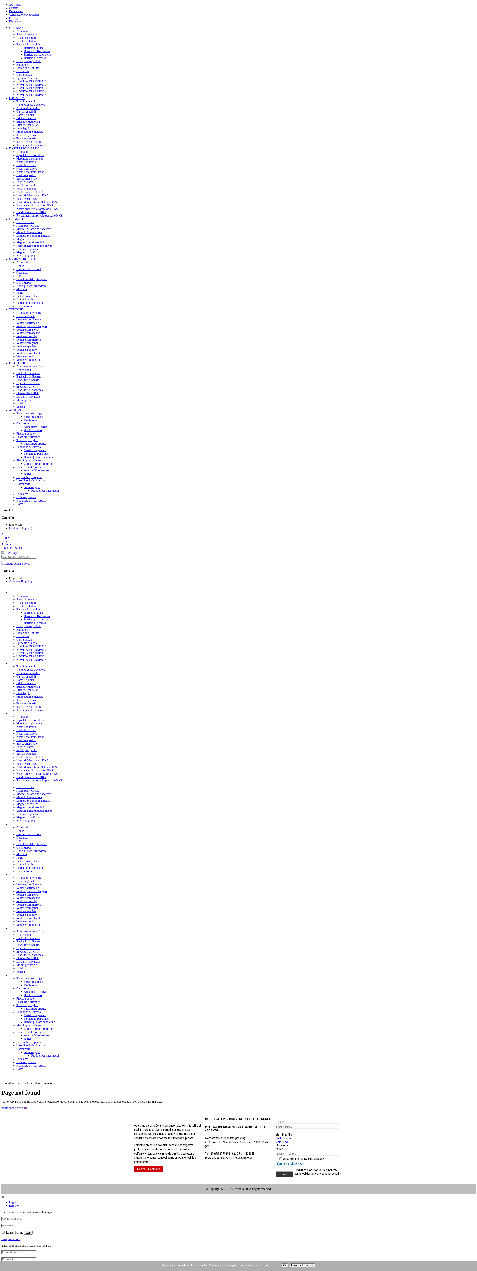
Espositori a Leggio (27, 379)
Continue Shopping (20, 528)
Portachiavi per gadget (29, 413)
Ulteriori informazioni (302, 1265)
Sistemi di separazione (29, 232)
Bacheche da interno (28, 373)
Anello (20, 265)
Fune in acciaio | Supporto (31, 279)
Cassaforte (22, 423)
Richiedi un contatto (148, 1169)
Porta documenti (33, 416)
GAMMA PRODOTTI (23, 259)
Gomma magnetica (27, 249)
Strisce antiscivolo (27, 178)
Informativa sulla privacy (290, 1163)
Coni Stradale (24, 74)
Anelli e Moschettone (36, 470)
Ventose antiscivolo (27, 322)
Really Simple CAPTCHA (283, 1140)
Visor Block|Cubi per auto (31, 480)
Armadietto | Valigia (35, 426)
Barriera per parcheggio (38, 54)
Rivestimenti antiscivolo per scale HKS (39, 215)
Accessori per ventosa (29, 312)
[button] (2, 534)
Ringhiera (22, 64)
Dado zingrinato (25, 316)
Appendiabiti (24, 369)
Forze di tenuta (25, 222)
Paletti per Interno (26, 37)
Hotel (19, 403)
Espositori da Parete (28, 383)
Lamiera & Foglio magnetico (33, 235)
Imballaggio (23, 128)
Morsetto (21, 289)
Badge (27, 473)
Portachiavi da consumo (30, 467)
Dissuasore (22, 71)
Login (28, 1232)
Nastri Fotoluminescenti (30, 171)
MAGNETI (16, 218)
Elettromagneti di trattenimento (34, 245)
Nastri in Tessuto (26, 165)
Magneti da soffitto (27, 252)
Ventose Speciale (26, 346)
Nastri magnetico (26, 175)
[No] (472, 1266)
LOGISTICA (17, 98)
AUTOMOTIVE (19, 410)
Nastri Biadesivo (26, 161)
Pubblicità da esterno (28, 447)
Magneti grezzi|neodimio (30, 242)
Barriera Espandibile (28, 44)
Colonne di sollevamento (31, 104)
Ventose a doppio (26, 349)
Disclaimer (15, 21)
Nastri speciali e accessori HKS (34, 205)
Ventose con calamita (28, 353)
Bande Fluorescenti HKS (31, 212)
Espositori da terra (27, 386)
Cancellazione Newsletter (24, 14)
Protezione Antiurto (27, 68)
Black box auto (33, 430)
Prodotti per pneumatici (45, 490)
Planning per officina (28, 460)
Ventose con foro (26, 356)
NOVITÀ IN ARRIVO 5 (31, 94)
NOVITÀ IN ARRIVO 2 (31, 84)
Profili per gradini (26, 185)
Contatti (13, 8)
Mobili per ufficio (26, 400)
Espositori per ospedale (30, 389)
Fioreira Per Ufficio (27, 393)
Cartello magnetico (35, 450)
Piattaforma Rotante (28, 296)
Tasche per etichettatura (30, 145)
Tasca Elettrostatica (35, 443)
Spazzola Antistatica (28, 436)
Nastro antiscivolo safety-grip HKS (37, 208)
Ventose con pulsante (28, 359)
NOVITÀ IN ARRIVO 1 (31, 81)
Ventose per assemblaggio (31, 326)
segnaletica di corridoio (30, 155)
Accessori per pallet (28, 108)
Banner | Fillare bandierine (39, 457)
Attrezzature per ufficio (30, 366)
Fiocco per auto (25, 433)
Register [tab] (14, 1205)
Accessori (22, 31)
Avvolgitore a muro (27, 34)
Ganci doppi (23, 282)
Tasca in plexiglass (27, 440)
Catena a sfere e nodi (28, 269)
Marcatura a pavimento (29, 158)
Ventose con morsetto (29, 339)
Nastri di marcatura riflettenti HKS (36, 202)
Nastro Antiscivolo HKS (30, 192)
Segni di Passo (25, 182)
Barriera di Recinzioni (37, 51)
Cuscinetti (22, 272)
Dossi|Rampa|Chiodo (28, 61)
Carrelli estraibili (26, 111)
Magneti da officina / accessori (34, 228)
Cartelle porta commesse (38, 463)
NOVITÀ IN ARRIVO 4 (31, 91)
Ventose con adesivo (28, 332)
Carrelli (20, 504)
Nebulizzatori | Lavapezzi (31, 500)
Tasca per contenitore (28, 141)
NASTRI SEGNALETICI (24, 148)
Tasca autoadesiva (27, 138)
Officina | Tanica (26, 497)
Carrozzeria (23, 483)
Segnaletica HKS (26, 198)
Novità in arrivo (25, 255)
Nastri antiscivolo (26, 168)
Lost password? (10, 1239)
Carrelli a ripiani (25, 114)
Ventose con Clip (26, 336)
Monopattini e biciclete (29, 131)
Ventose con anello (27, 329)
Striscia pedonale (26, 188)
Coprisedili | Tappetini (29, 477)
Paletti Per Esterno (27, 41)
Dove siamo (16, 11)
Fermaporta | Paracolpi (29, 302)
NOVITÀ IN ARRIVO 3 (31, 88)
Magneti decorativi (27, 239)
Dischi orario (31, 420)
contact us (21, 1107)
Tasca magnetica (26, 135)
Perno (19, 292)
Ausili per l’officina (27, 225)
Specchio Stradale (26, 78)
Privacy (13, 18)
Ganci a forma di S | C (29, 306)
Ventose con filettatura (29, 319)
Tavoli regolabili (26, 101)
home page (7, 1107)
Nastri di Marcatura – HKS (32, 195)
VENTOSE (16, 309)
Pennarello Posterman (36, 453)
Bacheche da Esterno (28, 376)
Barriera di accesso (35, 57)
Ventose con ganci (27, 343)
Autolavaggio (32, 487)
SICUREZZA (17, 27)
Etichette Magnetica (28, 121)
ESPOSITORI (17, 363)
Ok (284, 1265)
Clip (18, 275)
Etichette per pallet (27, 125)
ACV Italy (15, 4)
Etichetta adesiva (26, 118)
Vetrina (20, 406)
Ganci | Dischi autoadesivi (31, 286)
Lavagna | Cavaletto (28, 396)
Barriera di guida (34, 47)
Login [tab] (12, 1202)
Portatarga (22, 493)
